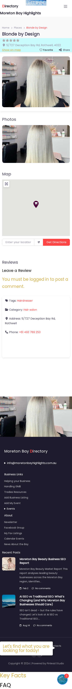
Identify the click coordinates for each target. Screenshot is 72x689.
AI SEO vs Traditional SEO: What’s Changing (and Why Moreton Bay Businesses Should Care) (42, 600)
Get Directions (56, 242)
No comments (43, 588)
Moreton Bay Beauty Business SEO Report (43, 561)
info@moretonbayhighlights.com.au (31, 463)
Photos (9, 119)
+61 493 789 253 (30, 332)
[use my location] (38, 242)
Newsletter (10, 522)
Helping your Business (17, 481)
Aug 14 (26, 625)
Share (66, 50)
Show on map (11, 50)
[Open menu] (65, 6)
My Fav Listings (13, 533)
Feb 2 (25, 588)
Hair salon (30, 310)
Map (6, 174)
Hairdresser (25, 301)
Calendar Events (14, 538)
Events (11, 508)
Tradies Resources (15, 492)
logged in (39, 279)
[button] (36, 204)
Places (18, 27)
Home (5, 27)
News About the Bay (16, 544)
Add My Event (12, 503)
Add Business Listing (16, 497)
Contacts (55, 646)
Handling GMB (12, 486)
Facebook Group (14, 527)
